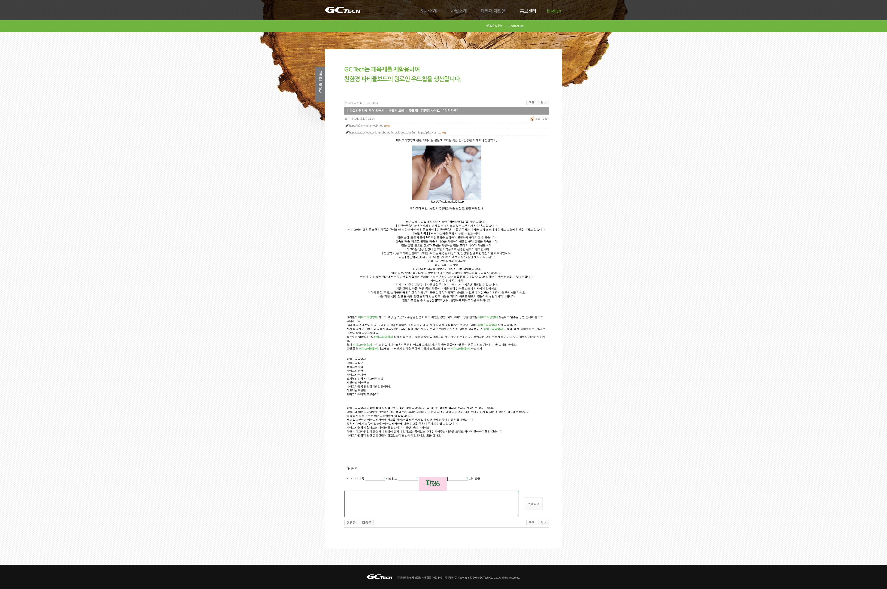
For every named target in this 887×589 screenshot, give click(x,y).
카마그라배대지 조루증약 (362, 394)
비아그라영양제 (356, 359)
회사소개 (429, 11)
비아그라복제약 (356, 374)
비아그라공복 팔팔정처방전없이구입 (369, 386)
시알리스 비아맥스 (357, 382)
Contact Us (516, 26)
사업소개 (459, 11)
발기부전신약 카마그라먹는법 (364, 378)
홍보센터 (528, 11)
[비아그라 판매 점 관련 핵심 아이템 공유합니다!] (367, 521)
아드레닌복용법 (356, 390)
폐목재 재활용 (493, 11)
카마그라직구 (354, 362)
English (554, 11)
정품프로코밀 (354, 366)
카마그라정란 (354, 370)
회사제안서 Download (494, 26)
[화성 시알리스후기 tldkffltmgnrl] (351, 521)
